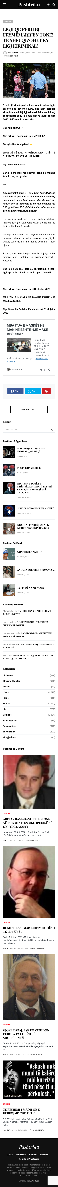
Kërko (52, 429)
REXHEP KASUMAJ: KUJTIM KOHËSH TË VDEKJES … (29, 929)
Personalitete (9, 726)
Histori (6, 692)
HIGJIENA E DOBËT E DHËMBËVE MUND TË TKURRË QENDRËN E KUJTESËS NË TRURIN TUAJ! (34, 488)
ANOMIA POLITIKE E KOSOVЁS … (36, 569)
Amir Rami (34, 1181)
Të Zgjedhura (9, 737)
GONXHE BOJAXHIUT (29, 551)
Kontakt (33, 1154)
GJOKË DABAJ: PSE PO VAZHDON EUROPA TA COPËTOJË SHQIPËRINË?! (26, 1034)
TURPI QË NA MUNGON (30, 587)
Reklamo (44, 1154)
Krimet (6, 698)
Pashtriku (29, 4)
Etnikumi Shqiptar (11, 681)
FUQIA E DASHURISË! (29, 467)
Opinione (8, 22)
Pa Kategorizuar (10, 720)
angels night (8, 622)
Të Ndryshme (9, 732)
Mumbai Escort (10, 644)
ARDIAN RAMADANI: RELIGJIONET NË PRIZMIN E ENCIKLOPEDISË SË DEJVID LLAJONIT (27, 822)
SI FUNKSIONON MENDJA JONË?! (35, 508)
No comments (35, 840)
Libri (5, 709)
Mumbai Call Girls (11, 611)
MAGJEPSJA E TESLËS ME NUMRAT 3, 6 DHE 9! (31, 450)
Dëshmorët (8, 675)
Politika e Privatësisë (29, 1159)
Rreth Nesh (21, 1154)
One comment (12, 56)
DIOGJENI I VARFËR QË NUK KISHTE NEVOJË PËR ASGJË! (33, 526)
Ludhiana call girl (11, 633)
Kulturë (6, 703)
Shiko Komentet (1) (29, 409)
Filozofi (6, 686)
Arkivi (10, 1154)
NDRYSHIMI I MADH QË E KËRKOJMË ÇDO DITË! (21, 1111)
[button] (4, 4)
